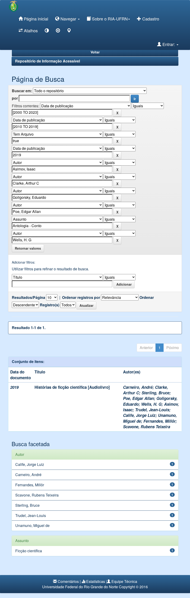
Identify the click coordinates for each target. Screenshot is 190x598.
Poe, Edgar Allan (138, 398)
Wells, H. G (151, 404)
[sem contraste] (57, 31)
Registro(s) (49, 304)
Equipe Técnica (124, 581)
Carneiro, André (137, 387)
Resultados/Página (28, 297)
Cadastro (150, 19)
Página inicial (35, 19)
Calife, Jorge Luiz (139, 415)
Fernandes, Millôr (159, 421)
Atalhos (30, 30)
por (15, 98)
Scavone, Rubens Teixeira (146, 426)
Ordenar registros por (81, 297)
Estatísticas (95, 581)
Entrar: (168, 44)
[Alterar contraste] (46, 31)
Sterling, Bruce (155, 392)
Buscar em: (22, 90)
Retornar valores (28, 248)
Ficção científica (28, 550)
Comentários (68, 581)
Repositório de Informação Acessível (47, 61)
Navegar (68, 19)
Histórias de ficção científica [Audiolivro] (72, 387)
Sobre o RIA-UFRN (109, 19)
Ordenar (146, 297)
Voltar (95, 52)
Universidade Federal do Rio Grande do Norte (80, 586)
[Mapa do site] (69, 31)
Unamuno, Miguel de (32, 525)
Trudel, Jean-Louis (152, 409)
